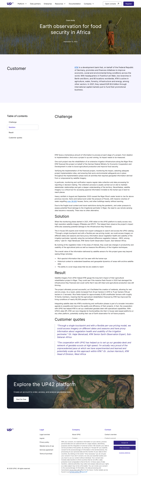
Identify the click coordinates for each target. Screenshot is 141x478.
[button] (22, 3)
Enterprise (48, 4)
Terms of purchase (46, 453)
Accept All (124, 443)
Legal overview (45, 434)
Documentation (75, 4)
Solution (12, 127)
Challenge (13, 122)
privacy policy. (74, 472)
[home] (10, 3)
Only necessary (125, 448)
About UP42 (76, 434)
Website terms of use (47, 446)
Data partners (35, 4)
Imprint (42, 438)
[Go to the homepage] (21, 429)
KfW (76, 67)
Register (129, 4)
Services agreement (46, 450)
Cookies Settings (124, 453)
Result (11, 132)
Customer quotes (15, 138)
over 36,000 (72, 201)
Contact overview (111, 434)
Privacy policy (44, 442)
